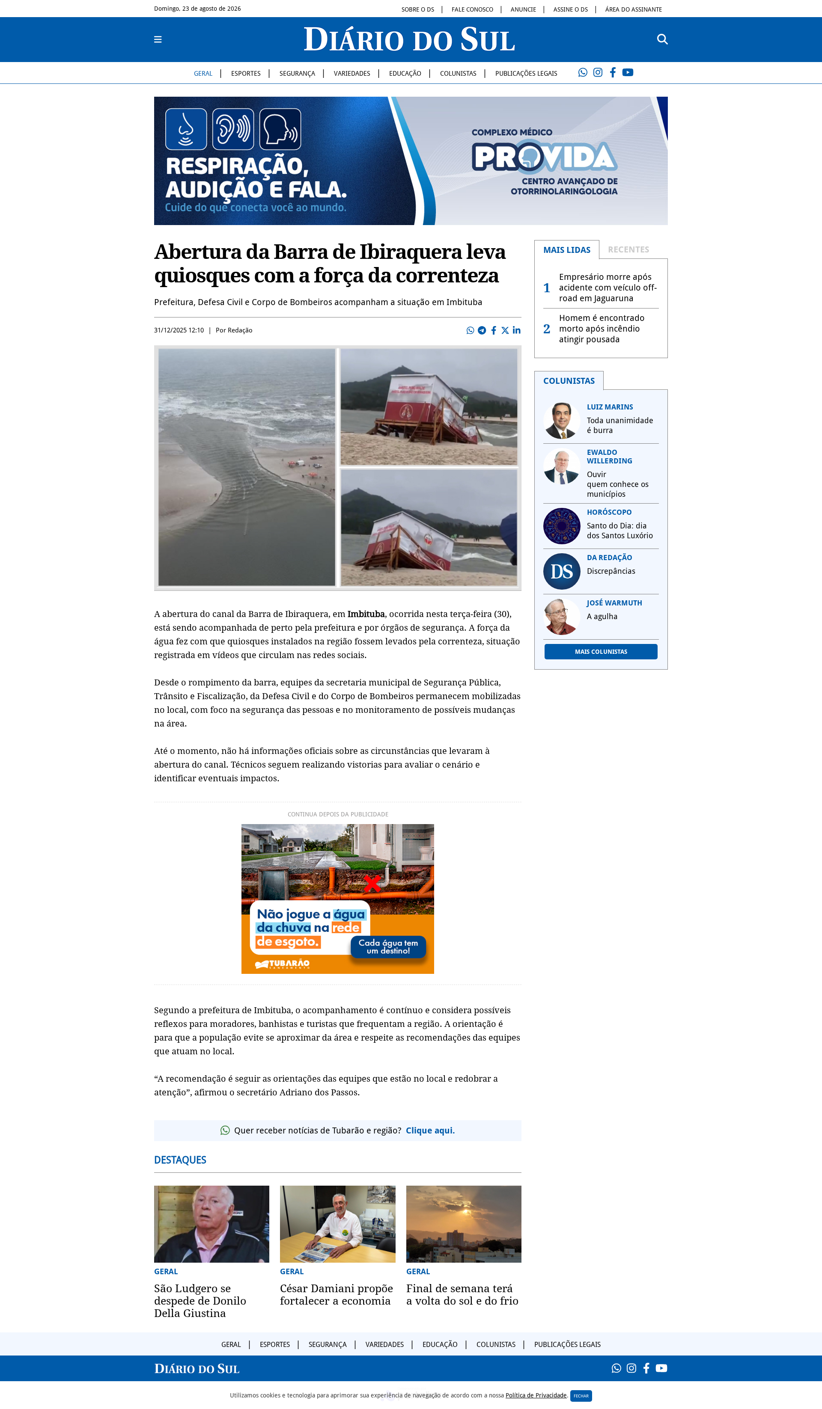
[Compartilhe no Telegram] (482, 330)
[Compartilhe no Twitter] (505, 330)
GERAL (203, 73)
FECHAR (581, 1396)
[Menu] (158, 40)
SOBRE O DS (418, 9)
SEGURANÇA (297, 73)
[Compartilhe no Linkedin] (516, 330)
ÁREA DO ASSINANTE (633, 9)
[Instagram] (597, 72)
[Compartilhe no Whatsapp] (470, 330)
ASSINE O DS (571, 9)
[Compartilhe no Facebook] (493, 330)
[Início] (409, 48)
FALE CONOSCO (472, 9)
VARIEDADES (352, 73)
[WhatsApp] (582, 72)
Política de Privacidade (536, 1395)
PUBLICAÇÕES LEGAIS (526, 73)
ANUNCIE (523, 9)
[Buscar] (662, 39)
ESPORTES (246, 73)
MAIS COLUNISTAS (601, 651)
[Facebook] (612, 72)
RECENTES (628, 249)
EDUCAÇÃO (405, 73)
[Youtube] (627, 72)
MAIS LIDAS (566, 250)
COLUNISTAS (458, 73)
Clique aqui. (430, 1130)
